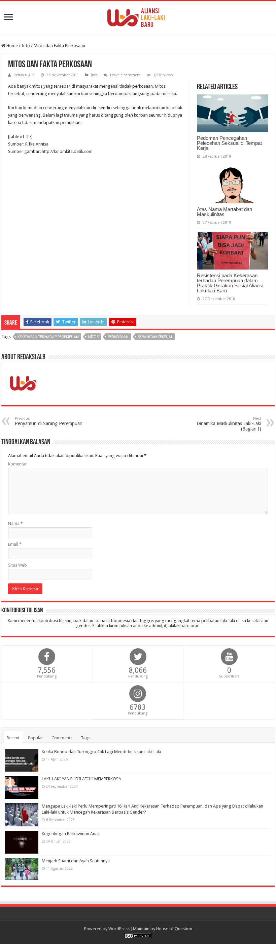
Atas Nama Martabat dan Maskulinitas (224, 211)
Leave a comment (125, 75)
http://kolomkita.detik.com (67, 151)
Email (15, 544)
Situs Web (17, 565)
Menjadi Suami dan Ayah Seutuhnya (76, 860)
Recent (13, 737)
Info (26, 45)
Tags (85, 737)
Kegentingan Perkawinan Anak (71, 833)
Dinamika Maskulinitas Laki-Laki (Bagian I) (229, 424)
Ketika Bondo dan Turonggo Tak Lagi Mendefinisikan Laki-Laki (101, 751)
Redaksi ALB (24, 75)
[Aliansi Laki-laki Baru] (138, 16)
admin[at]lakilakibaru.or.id (174, 625)
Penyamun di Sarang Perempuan (48, 421)
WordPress (119, 928)
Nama (15, 523)
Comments (61, 737)
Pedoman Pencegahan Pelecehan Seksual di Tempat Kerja (229, 143)
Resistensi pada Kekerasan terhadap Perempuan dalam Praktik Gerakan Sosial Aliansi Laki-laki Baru (230, 283)
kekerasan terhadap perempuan (48, 337)
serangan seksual (155, 337)
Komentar (17, 463)
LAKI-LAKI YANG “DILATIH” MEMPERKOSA (81, 778)
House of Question (174, 928)
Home (11, 45)
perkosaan (118, 337)
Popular (35, 737)
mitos (93, 337)
